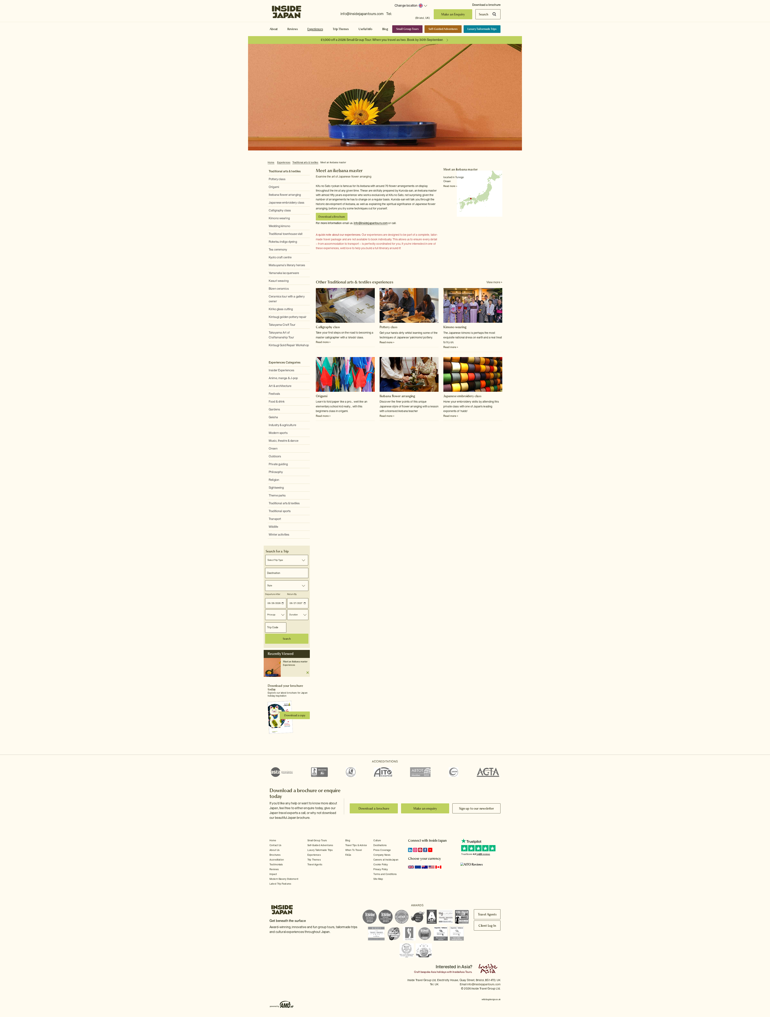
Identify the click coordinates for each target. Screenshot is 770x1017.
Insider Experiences (281, 370)
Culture (377, 840)
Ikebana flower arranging (285, 195)
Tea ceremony (278, 249)
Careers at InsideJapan (385, 859)
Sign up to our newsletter (476, 808)
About (274, 29)
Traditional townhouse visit (286, 234)
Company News (381, 855)
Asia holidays (438, 971)
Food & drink (277, 401)
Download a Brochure (331, 217)
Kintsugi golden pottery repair (287, 317)
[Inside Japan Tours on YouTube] (430, 850)
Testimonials (276, 864)
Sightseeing (276, 487)
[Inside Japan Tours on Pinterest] (420, 850)
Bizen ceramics (279, 288)
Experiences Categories (284, 362)
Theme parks (277, 495)
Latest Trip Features (280, 883)
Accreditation (277, 859)
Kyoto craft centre (280, 257)
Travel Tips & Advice (356, 845)
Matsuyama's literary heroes (287, 265)
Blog (385, 29)
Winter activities (279, 534)
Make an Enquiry (453, 14)
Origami (274, 187)
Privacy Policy (380, 869)
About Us (275, 850)
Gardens (274, 409)
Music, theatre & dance (283, 441)
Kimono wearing (279, 218)
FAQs (348, 855)
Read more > (450, 186)
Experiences (315, 29)
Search (483, 14)
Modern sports (278, 433)
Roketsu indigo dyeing (283, 242)
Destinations (380, 845)
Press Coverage (382, 850)
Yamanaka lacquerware (284, 273)
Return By (292, 594)
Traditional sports (280, 511)
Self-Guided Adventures (443, 29)
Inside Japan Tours (287, 10)
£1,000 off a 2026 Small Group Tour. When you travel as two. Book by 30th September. (382, 40)
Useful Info (365, 29)
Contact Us (276, 845)
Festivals (274, 394)
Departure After (272, 594)
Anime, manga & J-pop (283, 378)
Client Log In (487, 925)
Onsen (273, 448)
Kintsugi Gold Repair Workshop (289, 345)
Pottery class (277, 179)
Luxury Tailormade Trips (481, 29)
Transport (275, 519)
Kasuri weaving (279, 281)
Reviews (292, 29)
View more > (494, 282)
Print (500, 162)
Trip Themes (341, 29)
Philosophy (276, 472)
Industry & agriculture (282, 425)
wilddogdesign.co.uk (491, 999)
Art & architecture (280, 386)
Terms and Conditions (385, 874)
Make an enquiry (425, 808)
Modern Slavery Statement (284, 879)
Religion (274, 480)
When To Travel (353, 850)
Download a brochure (486, 5)
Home (271, 162)
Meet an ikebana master (333, 162)
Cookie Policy (380, 864)
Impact (273, 874)
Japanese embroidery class (286, 202)
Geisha (273, 417)
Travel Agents (314, 864)
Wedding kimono (279, 226)
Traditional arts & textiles (305, 162)
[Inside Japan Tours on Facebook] (425, 850)
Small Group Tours (407, 29)
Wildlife (273, 527)
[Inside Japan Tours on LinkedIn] (410, 850)
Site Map (378, 879)
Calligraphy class (280, 210)
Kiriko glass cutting (281, 309)
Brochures (275, 855)
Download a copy (294, 715)
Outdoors (275, 456)
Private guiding (278, 464)
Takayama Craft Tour (282, 325)
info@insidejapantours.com (361, 14)
